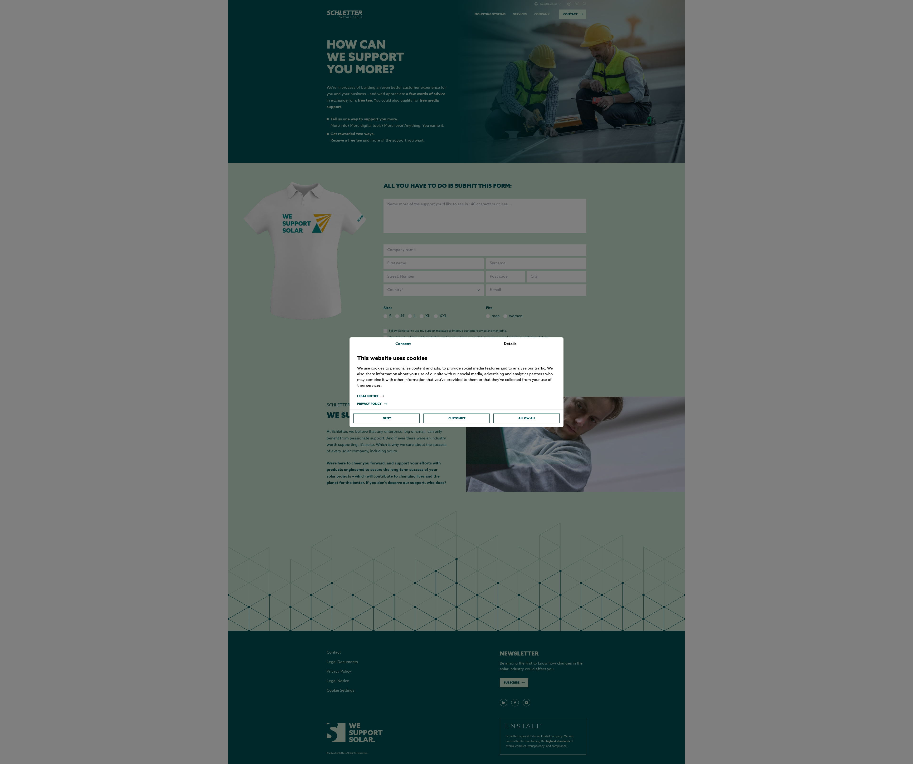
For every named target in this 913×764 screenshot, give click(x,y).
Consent (403, 344)
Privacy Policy (369, 403)
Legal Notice (368, 396)
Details (510, 344)
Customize (457, 418)
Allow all (527, 418)
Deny (387, 418)
